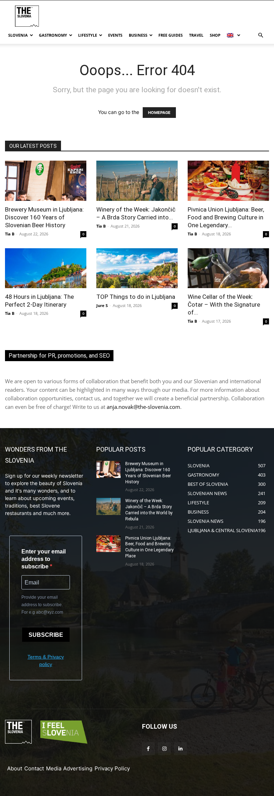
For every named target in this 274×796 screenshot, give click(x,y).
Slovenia (18, 35)
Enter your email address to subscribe (43, 558)
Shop (215, 35)
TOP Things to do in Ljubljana (135, 296)
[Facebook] (148, 749)
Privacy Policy (112, 768)
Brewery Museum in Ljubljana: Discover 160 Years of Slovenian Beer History (44, 217)
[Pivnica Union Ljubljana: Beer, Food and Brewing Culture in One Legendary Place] (228, 181)
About (14, 768)
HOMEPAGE (159, 112)
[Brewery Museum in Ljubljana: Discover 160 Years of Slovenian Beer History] (45, 181)
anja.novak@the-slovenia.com (143, 406)
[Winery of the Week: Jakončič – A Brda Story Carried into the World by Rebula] (137, 181)
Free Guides (170, 35)
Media (53, 768)
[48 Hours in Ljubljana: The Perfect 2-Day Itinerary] (45, 268)
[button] (260, 35)
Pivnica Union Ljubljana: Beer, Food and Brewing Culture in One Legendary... (226, 217)
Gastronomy (53, 35)
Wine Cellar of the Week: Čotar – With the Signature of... (224, 304)
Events (115, 35)
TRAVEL (196, 35)
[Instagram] (164, 749)
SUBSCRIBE (46, 635)
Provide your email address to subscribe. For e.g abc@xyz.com (42, 605)
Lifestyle (87, 35)
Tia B (9, 233)
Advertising (77, 768)
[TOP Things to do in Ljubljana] (137, 268)
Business (138, 35)
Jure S (102, 305)
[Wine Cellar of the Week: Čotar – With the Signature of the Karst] (228, 268)
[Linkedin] (180, 749)
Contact (34, 768)
